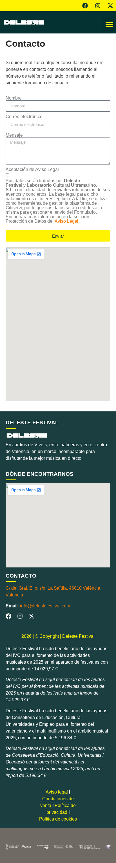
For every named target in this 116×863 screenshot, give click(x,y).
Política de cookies (58, 819)
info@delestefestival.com (45, 605)
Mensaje (14, 135)
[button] (109, 24)
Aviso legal (57, 792)
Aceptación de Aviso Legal (32, 169)
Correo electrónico (24, 116)
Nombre (14, 98)
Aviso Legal (66, 221)
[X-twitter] (110, 5)
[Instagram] (97, 5)
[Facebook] (85, 5)
